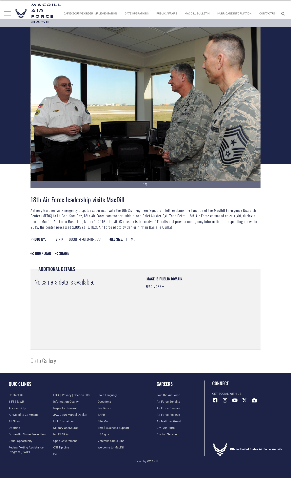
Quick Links (20, 383)
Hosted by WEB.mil (146, 461)
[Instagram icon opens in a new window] (225, 400)
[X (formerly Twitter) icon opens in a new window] (244, 400)
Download (42, 253)
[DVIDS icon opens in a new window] (254, 400)
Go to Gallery (43, 360)
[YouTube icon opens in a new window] (235, 400)
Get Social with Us (226, 394)
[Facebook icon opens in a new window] (215, 400)
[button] (6, 13)
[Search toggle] (283, 13)
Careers (165, 383)
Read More (154, 286)
